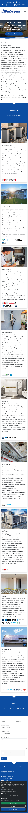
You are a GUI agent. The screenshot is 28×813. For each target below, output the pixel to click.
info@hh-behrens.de (9, 5)
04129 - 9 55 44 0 (21, 5)
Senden (4, 758)
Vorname (3, 719)
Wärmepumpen (7, 145)
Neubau (4, 596)
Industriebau (6, 464)
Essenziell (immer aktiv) (7, 789)
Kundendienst (6, 269)
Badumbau (5, 401)
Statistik (4, 793)
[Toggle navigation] (25, 10)
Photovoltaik (6, 649)
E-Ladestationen (7, 332)
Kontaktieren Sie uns (14, 33)
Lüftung (5, 531)
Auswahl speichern (13, 809)
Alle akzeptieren (13, 803)
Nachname (18, 719)
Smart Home (6, 206)
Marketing (4, 798)
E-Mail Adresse (5, 725)
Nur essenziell (13, 806)
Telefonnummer (5, 731)
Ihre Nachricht (5, 737)
